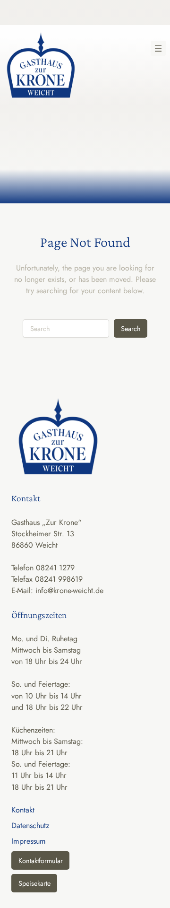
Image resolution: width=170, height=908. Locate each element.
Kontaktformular (40, 860)
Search (131, 328)
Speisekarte (34, 883)
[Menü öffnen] (158, 48)
